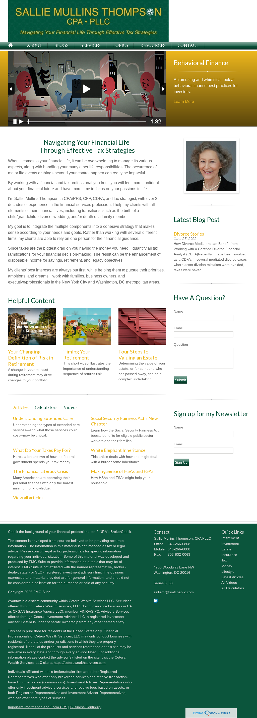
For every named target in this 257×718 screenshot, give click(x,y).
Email (178, 328)
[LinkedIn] (156, 601)
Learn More (184, 101)
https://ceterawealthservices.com (80, 663)
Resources (153, 45)
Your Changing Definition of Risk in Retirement (30, 357)
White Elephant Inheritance (118, 450)
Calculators (46, 407)
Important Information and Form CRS (37, 707)
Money (226, 566)
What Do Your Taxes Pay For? (42, 450)
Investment (230, 544)
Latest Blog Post (197, 220)
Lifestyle (227, 571)
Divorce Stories (189, 234)
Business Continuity (85, 707)
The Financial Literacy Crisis (40, 471)
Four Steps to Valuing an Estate (137, 354)
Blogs (61, 45)
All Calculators (232, 588)
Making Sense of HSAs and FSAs (122, 471)
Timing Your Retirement (76, 354)
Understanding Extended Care (43, 418)
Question (181, 344)
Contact (188, 45)
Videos (71, 407)
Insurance (229, 555)
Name (178, 311)
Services (91, 45)
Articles (21, 407)
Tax (224, 560)
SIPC (95, 611)
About (34, 45)
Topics (120, 45)
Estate (226, 549)
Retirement (230, 538)
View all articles (28, 497)
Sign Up (181, 462)
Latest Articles (232, 577)
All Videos (229, 583)
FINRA (85, 611)
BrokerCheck (120, 532)
